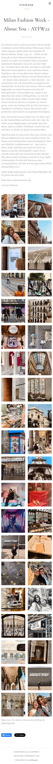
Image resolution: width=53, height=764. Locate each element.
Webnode (34, 760)
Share (7, 735)
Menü (49, 3)
